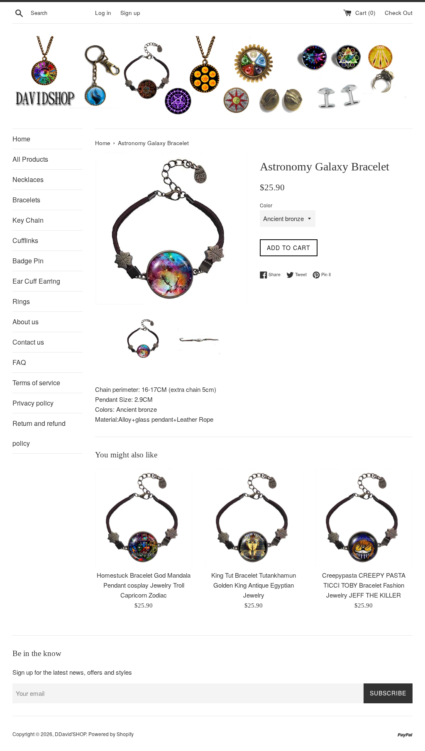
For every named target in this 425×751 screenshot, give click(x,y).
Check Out (399, 13)
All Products (30, 159)
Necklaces (28, 179)
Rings (21, 301)
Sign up (130, 13)
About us (25, 321)
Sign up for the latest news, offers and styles (72, 672)
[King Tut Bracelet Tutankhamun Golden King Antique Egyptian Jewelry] (254, 517)
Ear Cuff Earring (36, 281)
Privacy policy (33, 403)
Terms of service (36, 382)
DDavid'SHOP (70, 733)
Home (21, 138)
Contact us (28, 342)
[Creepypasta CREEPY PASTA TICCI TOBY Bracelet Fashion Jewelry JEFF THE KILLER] (364, 517)
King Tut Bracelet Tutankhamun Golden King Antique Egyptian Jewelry (253, 585)
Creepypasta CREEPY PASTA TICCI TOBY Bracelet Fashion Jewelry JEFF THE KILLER (363, 585)
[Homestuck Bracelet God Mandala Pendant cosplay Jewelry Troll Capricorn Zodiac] (144, 517)
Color (266, 205)
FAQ (19, 362)
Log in (103, 13)
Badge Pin (28, 260)
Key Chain (28, 220)
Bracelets (26, 199)
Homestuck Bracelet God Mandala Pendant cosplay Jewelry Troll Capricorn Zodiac (144, 585)
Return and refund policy (39, 433)
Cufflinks (25, 240)
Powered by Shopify (111, 733)
